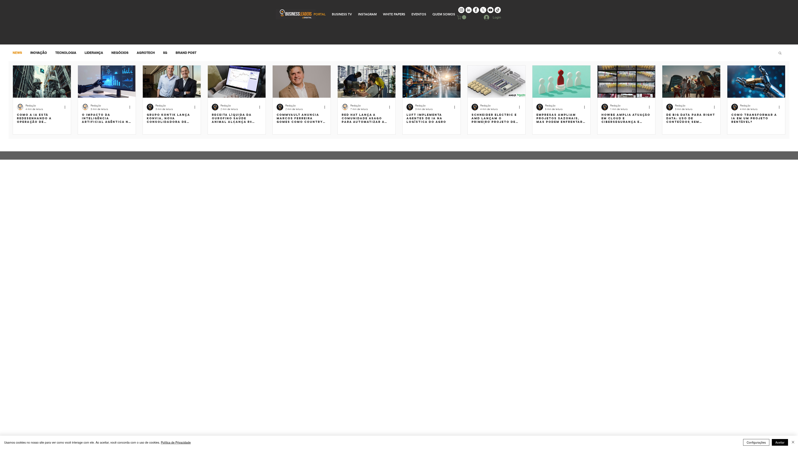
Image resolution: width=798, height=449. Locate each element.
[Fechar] (793, 442)
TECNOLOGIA (65, 52)
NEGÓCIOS (119, 52)
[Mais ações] (66, 107)
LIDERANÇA (94, 52)
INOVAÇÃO (38, 52)
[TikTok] (498, 10)
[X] (483, 10)
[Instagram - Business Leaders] (461, 10)
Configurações (756, 442)
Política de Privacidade (176, 442)
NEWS (17, 52)
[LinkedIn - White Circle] (469, 10)
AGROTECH (146, 52)
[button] (462, 17)
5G (165, 52)
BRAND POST (186, 52)
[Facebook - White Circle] (476, 10)
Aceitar (779, 442)
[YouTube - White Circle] (490, 10)
